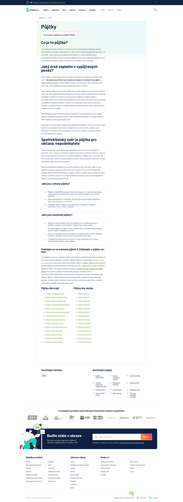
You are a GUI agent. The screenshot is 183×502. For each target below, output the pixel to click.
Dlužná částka (117, 390)
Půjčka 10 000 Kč (84, 305)
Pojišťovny (110, 10)
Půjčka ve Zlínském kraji (54, 338)
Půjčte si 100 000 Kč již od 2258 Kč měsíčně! (49, 2)
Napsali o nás (105, 471)
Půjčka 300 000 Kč (84, 338)
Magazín (72, 468)
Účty (64, 10)
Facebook (143, 498)
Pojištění (92, 10)
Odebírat (146, 437)
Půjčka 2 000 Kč (83, 293)
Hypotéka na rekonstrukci (34, 478)
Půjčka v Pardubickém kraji (55, 320)
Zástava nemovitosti (99, 376)
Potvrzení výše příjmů (100, 394)
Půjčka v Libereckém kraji (54, 308)
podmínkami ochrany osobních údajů (132, 443)
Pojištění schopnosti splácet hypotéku (101, 384)
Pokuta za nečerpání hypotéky (133, 395)
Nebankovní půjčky (54, 471)
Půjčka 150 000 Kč (84, 327)
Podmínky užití (105, 468)
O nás (132, 471)
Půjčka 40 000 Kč (84, 316)
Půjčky (46, 10)
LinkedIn (155, 498)
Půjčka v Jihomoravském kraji (56, 297)
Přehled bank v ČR (76, 478)
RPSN (50, 128)
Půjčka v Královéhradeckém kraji (57, 305)
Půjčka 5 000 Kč (83, 301)
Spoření (72, 10)
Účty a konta (134, 461)
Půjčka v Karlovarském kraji (55, 301)
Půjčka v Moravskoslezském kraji (57, 312)
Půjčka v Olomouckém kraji (55, 316)
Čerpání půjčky (134, 383)
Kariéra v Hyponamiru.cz (138, 465)
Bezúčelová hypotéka (116, 383)
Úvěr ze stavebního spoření (116, 377)
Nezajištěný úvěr (135, 390)
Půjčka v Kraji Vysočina (53, 334)
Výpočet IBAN (74, 474)
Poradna (119, 10)
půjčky (44, 375)
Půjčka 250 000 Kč (84, 334)
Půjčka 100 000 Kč (84, 323)
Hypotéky (55, 10)
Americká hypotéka (54, 478)
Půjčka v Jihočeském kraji (54, 293)
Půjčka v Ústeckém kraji (54, 331)
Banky (103, 10)
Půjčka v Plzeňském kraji (54, 323)
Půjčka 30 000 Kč (84, 312)
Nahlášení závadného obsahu (79, 465)
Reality (132, 468)
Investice (82, 10)
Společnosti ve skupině (108, 465)
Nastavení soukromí (107, 461)
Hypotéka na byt (53, 474)
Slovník (72, 471)
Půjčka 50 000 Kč (84, 320)
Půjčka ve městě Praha (53, 342)
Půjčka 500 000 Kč (84, 342)
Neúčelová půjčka (31, 474)
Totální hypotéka (135, 376)
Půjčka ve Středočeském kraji (56, 327)
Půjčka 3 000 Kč (83, 297)
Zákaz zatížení (117, 393)
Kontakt (103, 474)
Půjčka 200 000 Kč (84, 331)
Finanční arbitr (100, 390)
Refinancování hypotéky (33, 465)
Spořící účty (52, 481)
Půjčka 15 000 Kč (84, 308)
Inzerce (72, 461)
